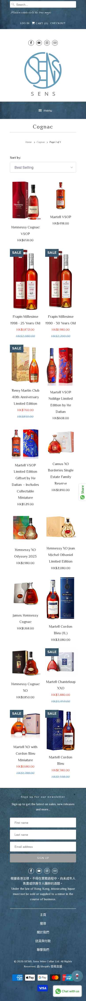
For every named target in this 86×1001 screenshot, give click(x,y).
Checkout (58, 23)
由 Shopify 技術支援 (49, 966)
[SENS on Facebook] (31, 43)
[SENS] (43, 74)
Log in (25, 23)
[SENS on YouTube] (39, 43)
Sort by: (15, 157)
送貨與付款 (43, 941)
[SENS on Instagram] (47, 43)
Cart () (41, 23)
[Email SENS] (55, 43)
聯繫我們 (43, 949)
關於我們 (43, 932)
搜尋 (43, 923)
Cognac (43, 127)
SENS (28, 961)
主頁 (43, 914)
